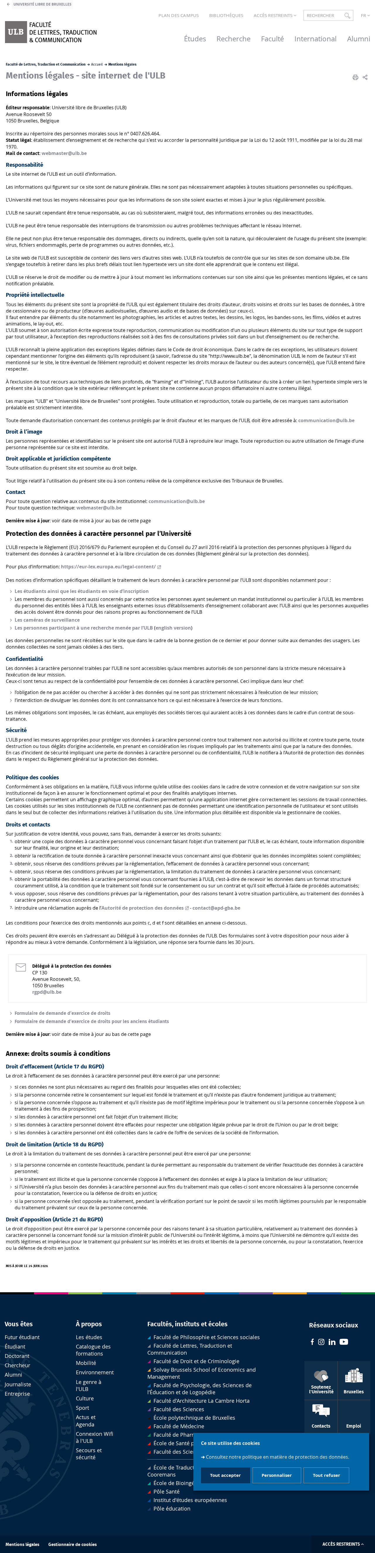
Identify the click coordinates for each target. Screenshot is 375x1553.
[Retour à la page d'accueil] (51, 32)
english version (173, 628)
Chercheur (17, 1365)
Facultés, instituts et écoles (187, 1324)
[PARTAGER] (365, 77)
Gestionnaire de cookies (72, 1544)
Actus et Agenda (86, 1421)
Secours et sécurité (89, 1454)
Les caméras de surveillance (47, 620)
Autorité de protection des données (142, 908)
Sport (82, 1407)
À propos (89, 1324)
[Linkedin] (332, 1342)
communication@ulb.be (326, 420)
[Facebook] (312, 1342)
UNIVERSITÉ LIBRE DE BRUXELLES (42, 4)
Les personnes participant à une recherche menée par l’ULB (84, 628)
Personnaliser (277, 1475)
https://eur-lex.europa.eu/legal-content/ (108, 566)
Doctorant (17, 1356)
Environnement (95, 1372)
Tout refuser (326, 1475)
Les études (89, 1337)
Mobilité (86, 1363)
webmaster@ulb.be (64, 153)
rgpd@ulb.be (47, 992)
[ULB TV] (344, 1342)
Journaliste (18, 1384)
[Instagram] (321, 1342)
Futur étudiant (22, 1337)
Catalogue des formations (93, 1350)
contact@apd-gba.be (216, 908)
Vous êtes (19, 1324)
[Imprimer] (355, 77)
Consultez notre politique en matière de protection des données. (277, 1457)
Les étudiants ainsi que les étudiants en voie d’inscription (82, 591)
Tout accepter (225, 1475)
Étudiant (15, 1346)
